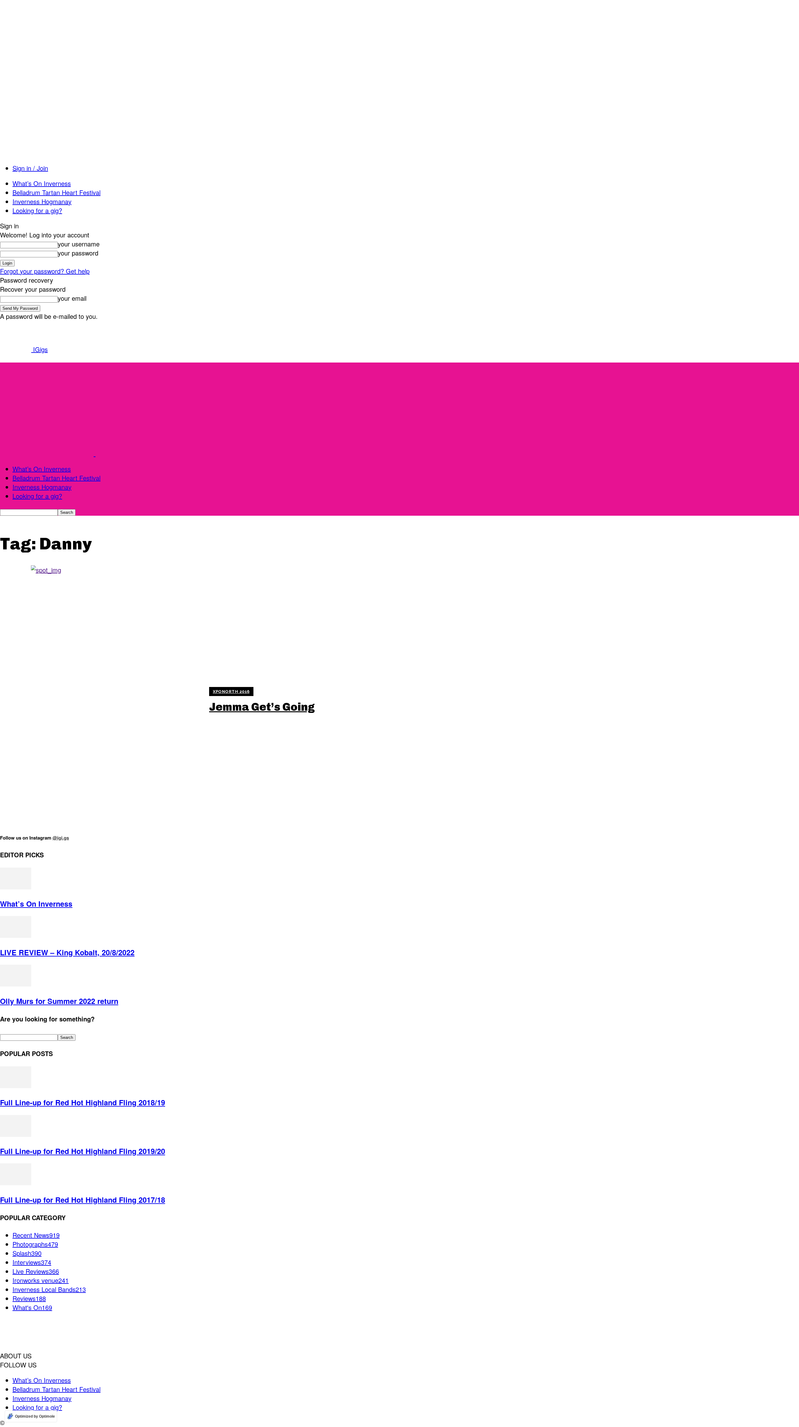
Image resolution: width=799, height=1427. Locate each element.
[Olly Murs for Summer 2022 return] (15, 983)
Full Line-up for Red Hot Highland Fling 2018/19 (82, 1102)
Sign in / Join (30, 168)
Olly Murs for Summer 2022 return (59, 1001)
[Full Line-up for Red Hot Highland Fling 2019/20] (15, 1134)
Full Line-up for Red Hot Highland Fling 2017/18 (82, 1200)
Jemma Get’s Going (262, 707)
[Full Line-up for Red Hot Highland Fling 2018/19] (15, 1085)
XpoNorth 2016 (231, 691)
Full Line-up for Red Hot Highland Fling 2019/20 (82, 1151)
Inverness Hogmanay (41, 201)
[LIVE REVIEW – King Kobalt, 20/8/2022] (15, 935)
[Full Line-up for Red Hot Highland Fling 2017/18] (15, 1182)
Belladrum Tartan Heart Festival (56, 192)
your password (78, 252)
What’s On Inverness (41, 183)
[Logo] (48, 453)
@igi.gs (60, 837)
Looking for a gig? (37, 210)
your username (79, 243)
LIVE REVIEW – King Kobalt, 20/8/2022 (67, 952)
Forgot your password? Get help (45, 270)
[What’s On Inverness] (15, 886)
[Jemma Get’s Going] (100, 700)
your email (72, 298)
